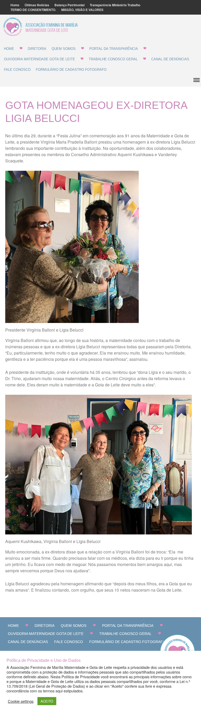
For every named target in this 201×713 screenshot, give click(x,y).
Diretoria (37, 49)
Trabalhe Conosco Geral (113, 59)
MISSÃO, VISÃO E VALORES (82, 9)
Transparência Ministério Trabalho (115, 5)
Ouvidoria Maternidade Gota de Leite (39, 59)
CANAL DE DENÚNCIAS (170, 59)
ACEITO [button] (47, 701)
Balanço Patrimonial (69, 5)
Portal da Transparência (113, 49)
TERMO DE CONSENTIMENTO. (33, 9)
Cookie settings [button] (21, 701)
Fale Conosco (17, 70)
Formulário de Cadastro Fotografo (71, 70)
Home (14, 5)
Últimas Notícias (37, 5)
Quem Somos (64, 49)
